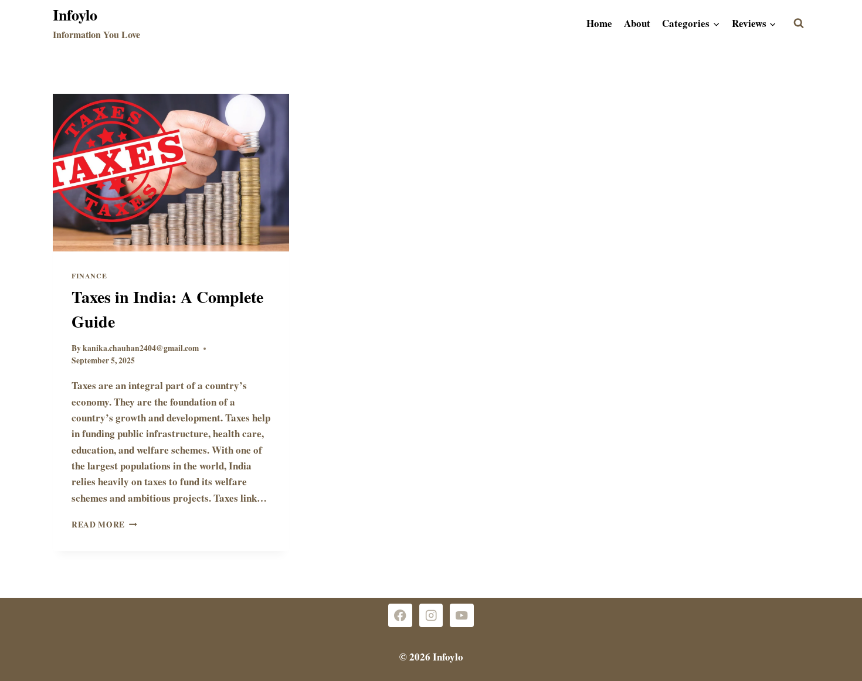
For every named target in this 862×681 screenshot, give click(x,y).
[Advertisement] (431, 180)
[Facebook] (400, 616)
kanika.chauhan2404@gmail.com (141, 348)
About (637, 23)
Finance (89, 276)
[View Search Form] (798, 23)
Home (599, 23)
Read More (104, 524)
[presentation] (171, 172)
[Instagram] (431, 616)
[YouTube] (462, 616)
